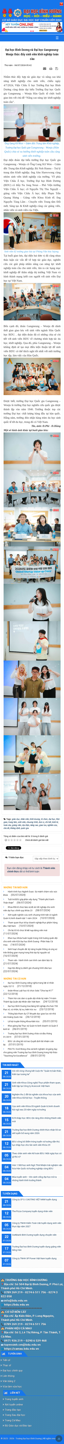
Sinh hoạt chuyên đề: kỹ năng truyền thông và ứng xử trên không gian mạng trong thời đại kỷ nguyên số (30, 951)
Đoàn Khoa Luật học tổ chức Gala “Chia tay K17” (30, 990)
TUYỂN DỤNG (9, 1193)
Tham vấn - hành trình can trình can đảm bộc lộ (30, 960)
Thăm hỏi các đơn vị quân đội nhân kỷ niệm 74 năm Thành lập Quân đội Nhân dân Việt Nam (29, 1000)
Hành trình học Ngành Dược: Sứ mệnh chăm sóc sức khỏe (30, 893)
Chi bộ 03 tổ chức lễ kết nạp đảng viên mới (27, 930)
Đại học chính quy (12, 1370)
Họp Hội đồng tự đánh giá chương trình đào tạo (30, 968)
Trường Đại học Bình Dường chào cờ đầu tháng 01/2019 (27, 1035)
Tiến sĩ (6, 1360)
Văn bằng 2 (8, 1381)
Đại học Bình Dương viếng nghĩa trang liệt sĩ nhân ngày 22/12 (28, 984)
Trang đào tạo (12, 1409)
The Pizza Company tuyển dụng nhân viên (32, 1211)
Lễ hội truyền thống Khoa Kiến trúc (24, 1021)
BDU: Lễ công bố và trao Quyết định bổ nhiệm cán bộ (28, 1043)
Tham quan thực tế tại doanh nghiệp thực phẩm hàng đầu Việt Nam (30, 924)
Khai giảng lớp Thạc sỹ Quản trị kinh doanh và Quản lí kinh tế (30, 1027)
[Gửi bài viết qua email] (45, 68)
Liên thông (8, 1376)
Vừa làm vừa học (12, 1386)
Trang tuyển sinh (13, 1399)
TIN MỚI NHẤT (10, 1065)
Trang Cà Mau (12, 1420)
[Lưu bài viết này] (57, 68)
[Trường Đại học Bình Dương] (32, 15)
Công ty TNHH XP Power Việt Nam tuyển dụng (34, 1258)
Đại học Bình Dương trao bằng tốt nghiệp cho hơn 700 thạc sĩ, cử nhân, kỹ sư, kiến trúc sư (30, 1008)
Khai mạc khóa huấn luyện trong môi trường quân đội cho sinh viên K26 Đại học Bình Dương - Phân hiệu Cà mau (30, 941)
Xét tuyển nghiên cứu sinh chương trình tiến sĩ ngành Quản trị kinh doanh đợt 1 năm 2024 (30, 916)
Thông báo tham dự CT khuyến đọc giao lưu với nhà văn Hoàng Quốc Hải (29, 1015)
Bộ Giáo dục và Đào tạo (18, 1425)
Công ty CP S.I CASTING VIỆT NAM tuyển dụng (34, 1199)
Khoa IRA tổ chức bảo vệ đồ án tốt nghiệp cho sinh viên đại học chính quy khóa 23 (29, 909)
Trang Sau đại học (14, 1415)
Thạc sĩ (6, 1365)
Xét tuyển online (13, 1404)
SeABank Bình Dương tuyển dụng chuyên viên (34, 1235)
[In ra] (51, 68)
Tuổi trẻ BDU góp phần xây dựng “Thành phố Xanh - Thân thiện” (29, 901)
